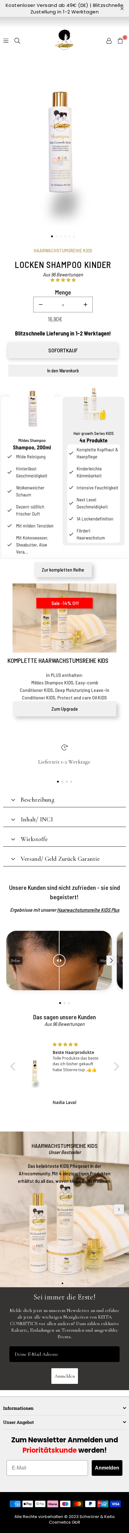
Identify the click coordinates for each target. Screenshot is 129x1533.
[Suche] (17, 40)
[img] (78, 1044)
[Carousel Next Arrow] (111, 961)
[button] (120, 40)
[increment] (85, 304)
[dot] (52, 236)
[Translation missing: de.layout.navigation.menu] (6, 40)
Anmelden (64, 1376)
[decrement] (41, 304)
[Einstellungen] (109, 40)
